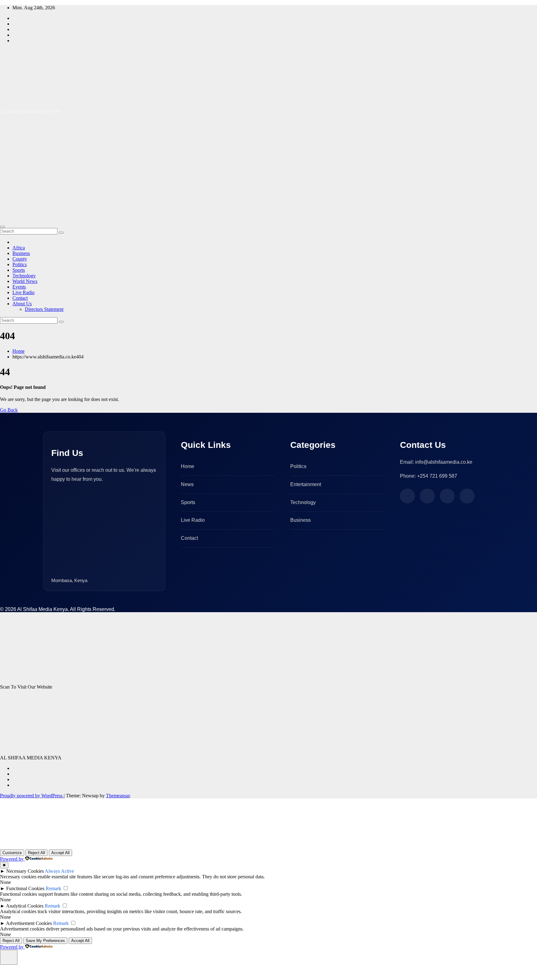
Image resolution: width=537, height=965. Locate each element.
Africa (18, 247)
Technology (24, 275)
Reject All (36, 852)
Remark (53, 888)
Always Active (59, 871)
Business (21, 253)
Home (18, 351)
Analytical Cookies (25, 905)
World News (24, 281)
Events (19, 286)
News (187, 484)
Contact (20, 298)
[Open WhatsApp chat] (20, 841)
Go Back (9, 409)
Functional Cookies (25, 888)
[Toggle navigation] (2, 227)
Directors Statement (44, 309)
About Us (22, 303)
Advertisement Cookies (29, 923)
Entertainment (305, 484)
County (19, 259)
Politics (19, 264)
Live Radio (23, 292)
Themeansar (118, 795)
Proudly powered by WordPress (32, 795)
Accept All (60, 852)
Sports (18, 270)
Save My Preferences (45, 940)
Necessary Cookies (25, 871)
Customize (12, 852)
